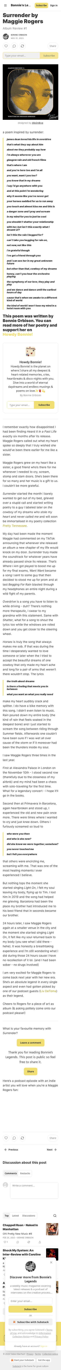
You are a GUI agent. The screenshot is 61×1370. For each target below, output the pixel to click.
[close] (51, 1262)
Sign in (54, 5)
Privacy (30, 1354)
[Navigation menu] (5, 5)
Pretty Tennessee (15, 525)
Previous (13, 1149)
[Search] (55, 1215)
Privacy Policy (41, 1336)
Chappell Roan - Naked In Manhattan (20, 1227)
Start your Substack (24, 1360)
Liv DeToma (48, 991)
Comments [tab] (11, 1173)
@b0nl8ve (37, 122)
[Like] (6, 46)
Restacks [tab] (25, 1173)
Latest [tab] (15, 1215)
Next (50, 1149)
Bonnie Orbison (19, 35)
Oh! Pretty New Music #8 (17, 1233)
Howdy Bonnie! (18, 334)
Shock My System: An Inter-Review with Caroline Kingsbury (22, 1254)
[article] (30, 1233)
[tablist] (17, 1173)
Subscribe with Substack (33, 1322)
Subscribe (41, 5)
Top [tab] (7, 1215)
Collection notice (50, 1354)
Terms (38, 1354)
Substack (17, 1366)
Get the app (44, 1360)
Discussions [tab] (28, 1215)
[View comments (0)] (14, 46)
